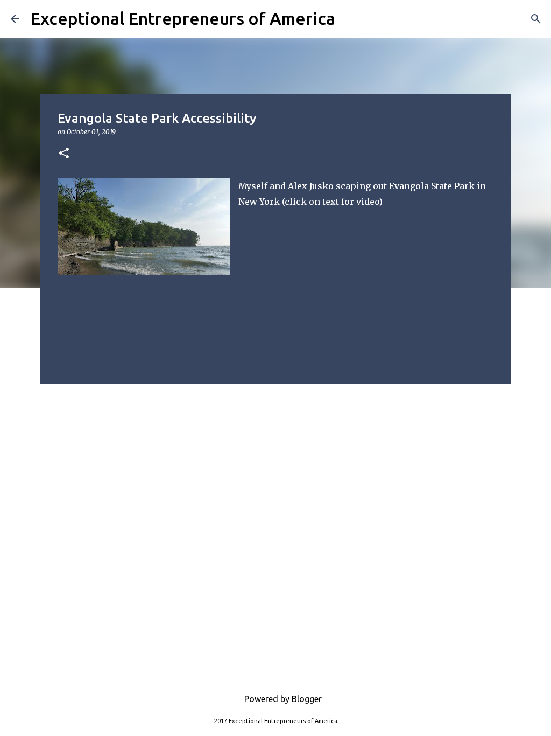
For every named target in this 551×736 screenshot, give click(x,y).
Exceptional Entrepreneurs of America (182, 18)
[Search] (350, 19)
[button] (64, 154)
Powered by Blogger (282, 699)
